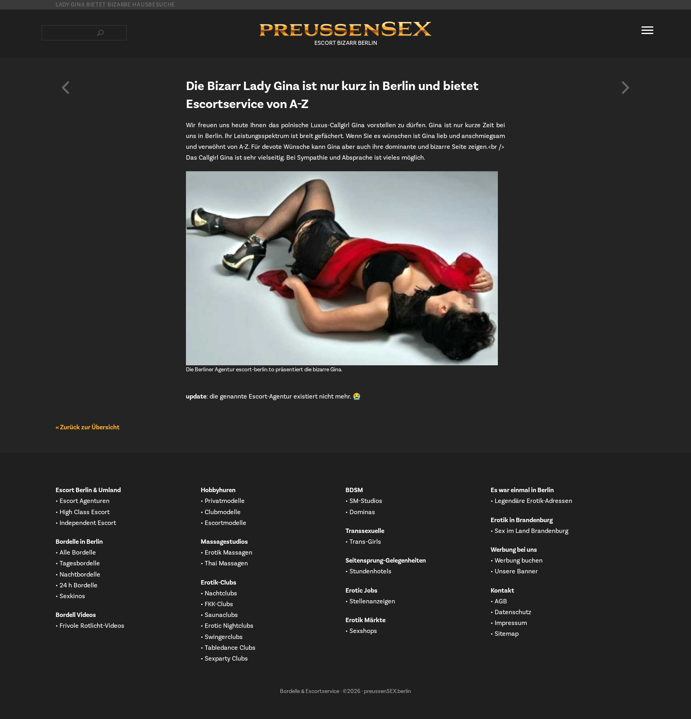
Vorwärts (625, 88)
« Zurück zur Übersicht (88, 427)
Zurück (66, 88)
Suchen (100, 33)
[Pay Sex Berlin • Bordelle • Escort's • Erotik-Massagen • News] (345, 29)
